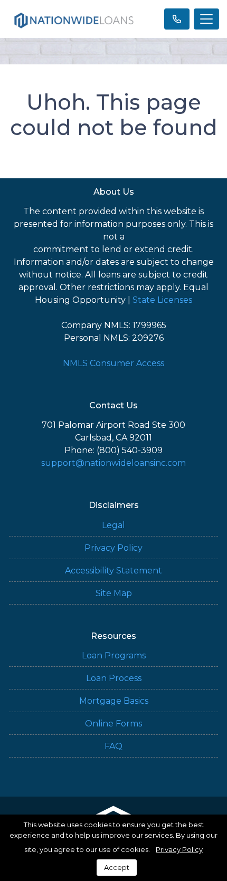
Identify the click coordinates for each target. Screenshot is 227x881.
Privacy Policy (113, 548)
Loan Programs (114, 655)
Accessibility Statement (113, 571)
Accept (116, 867)
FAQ (113, 746)
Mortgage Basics (113, 701)
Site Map (114, 593)
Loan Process (113, 678)
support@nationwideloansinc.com (113, 463)
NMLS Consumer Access (113, 363)
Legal (113, 525)
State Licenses (162, 300)
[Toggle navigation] (206, 19)
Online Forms (113, 724)
